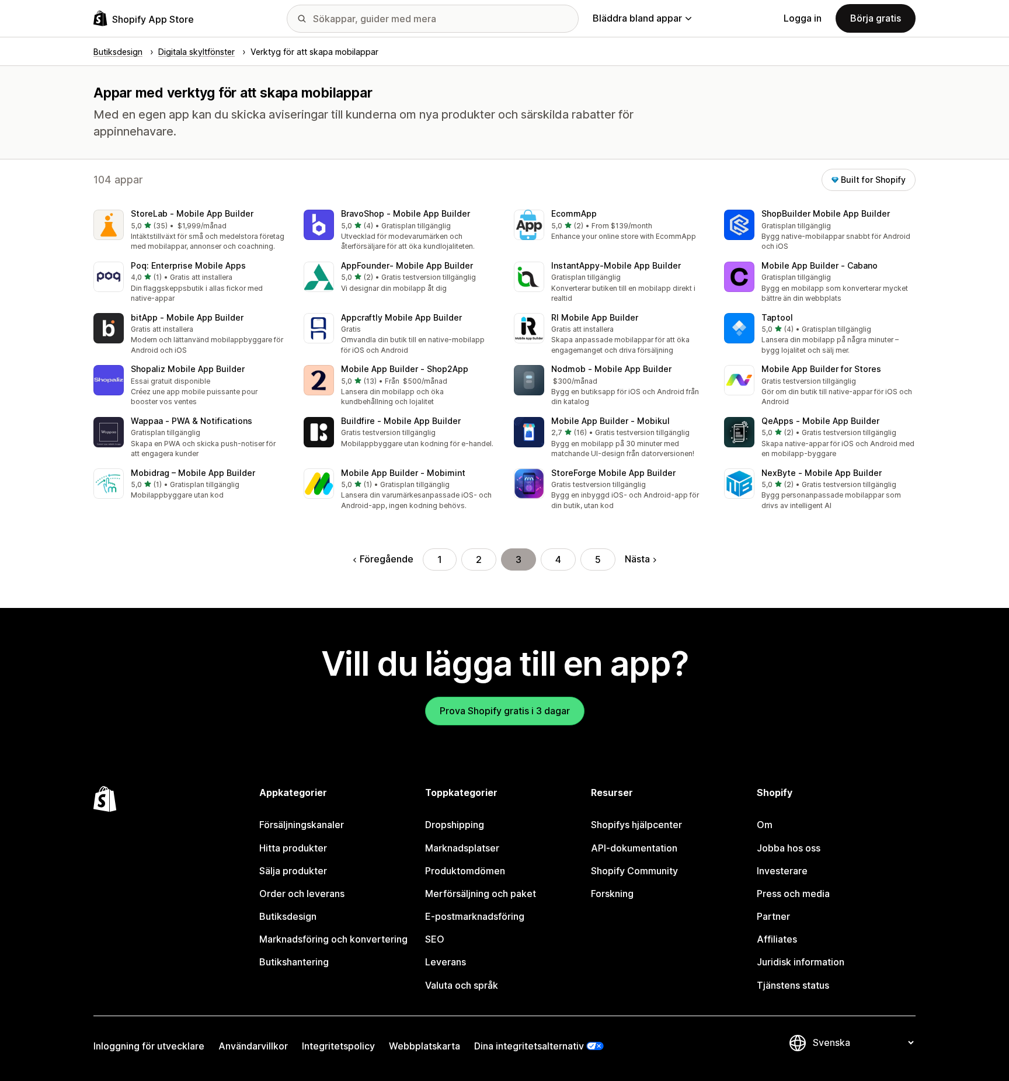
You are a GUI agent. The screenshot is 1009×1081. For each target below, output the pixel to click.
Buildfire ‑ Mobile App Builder (401, 421)
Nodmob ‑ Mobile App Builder (611, 369)
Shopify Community (634, 871)
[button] (189, 231)
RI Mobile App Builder (594, 317)
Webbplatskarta (424, 1046)
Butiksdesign (287, 916)
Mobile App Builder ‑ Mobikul (610, 421)
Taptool (777, 317)
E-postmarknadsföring (474, 916)
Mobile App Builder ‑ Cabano (819, 265)
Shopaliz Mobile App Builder (188, 369)
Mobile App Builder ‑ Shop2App (404, 369)
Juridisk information (800, 962)
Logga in (803, 18)
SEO (434, 939)
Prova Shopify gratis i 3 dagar (505, 711)
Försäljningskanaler (301, 824)
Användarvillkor (253, 1046)
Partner (773, 916)
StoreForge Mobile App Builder (613, 473)
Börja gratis (875, 18)
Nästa (637, 559)
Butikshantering (294, 962)
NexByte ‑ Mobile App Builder (821, 473)
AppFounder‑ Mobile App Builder (407, 265)
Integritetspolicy (338, 1046)
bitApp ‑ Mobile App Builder (187, 317)
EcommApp (574, 213)
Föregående (386, 559)
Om (765, 824)
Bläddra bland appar (637, 18)
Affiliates (777, 939)
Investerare (782, 871)
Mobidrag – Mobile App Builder (193, 473)
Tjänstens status (793, 985)
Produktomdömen (465, 871)
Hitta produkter (293, 848)
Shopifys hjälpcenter (636, 824)
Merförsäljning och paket (480, 893)
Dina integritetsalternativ (529, 1046)
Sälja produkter (293, 871)
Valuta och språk (461, 985)
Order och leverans (302, 893)
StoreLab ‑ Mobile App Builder (192, 213)
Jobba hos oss (788, 848)
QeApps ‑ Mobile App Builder (820, 421)
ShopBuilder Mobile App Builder (825, 213)
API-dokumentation (634, 848)
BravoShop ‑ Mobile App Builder (405, 213)
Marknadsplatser (462, 848)
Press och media (793, 893)
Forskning (612, 893)
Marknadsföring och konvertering (333, 939)
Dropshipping (454, 824)
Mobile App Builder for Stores (821, 369)
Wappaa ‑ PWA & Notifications (191, 421)
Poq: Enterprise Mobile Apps (188, 265)
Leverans (445, 962)
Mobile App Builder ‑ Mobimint (403, 473)
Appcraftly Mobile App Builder (401, 317)
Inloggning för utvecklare (148, 1046)
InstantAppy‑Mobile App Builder (616, 265)
